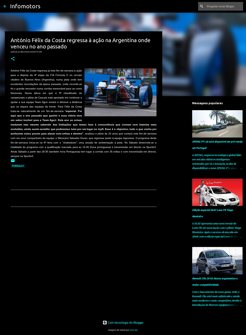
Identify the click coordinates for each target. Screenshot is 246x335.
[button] (13, 59)
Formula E (18, 166)
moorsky (134, 330)
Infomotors (25, 6)
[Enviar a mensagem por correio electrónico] (13, 162)
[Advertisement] (83, 243)
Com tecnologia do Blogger (125, 322)
